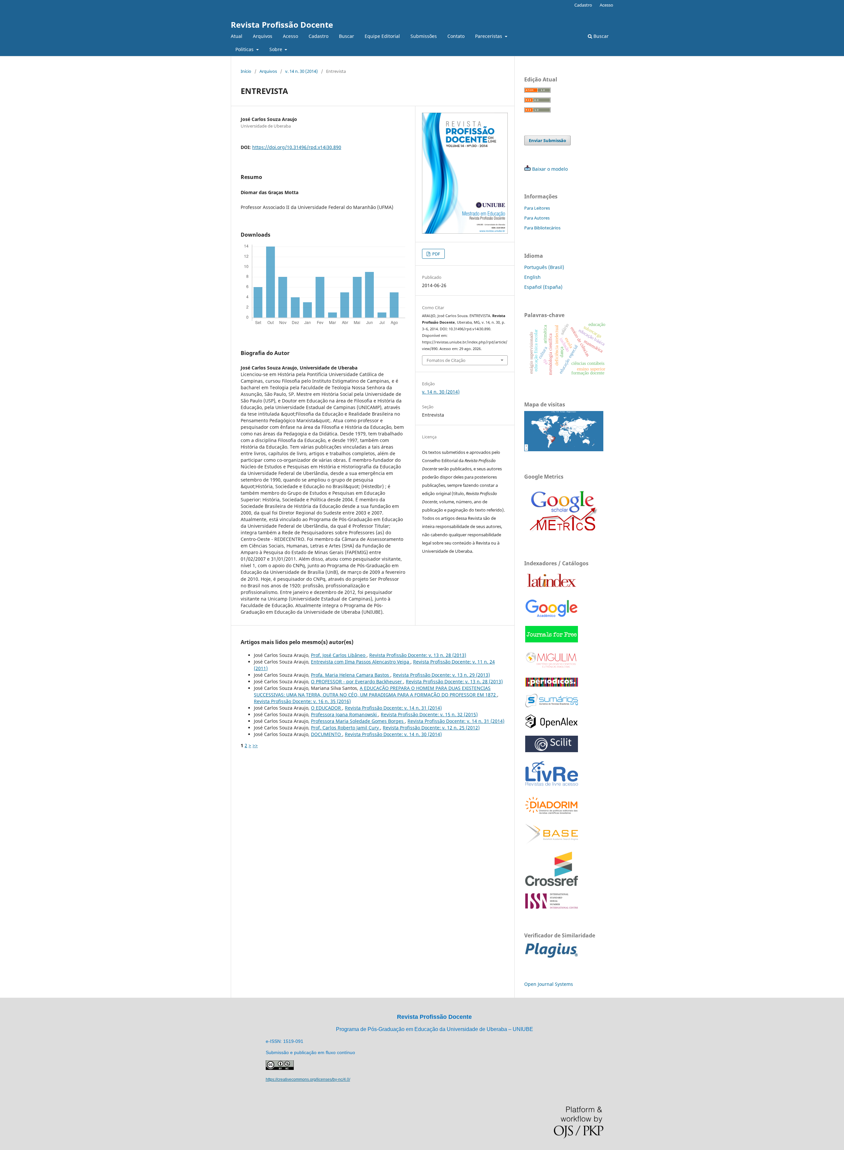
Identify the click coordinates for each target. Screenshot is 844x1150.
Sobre (276, 49)
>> (255, 745)
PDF (435, 254)
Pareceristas (489, 36)
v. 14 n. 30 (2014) (301, 71)
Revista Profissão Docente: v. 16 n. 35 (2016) (302, 701)
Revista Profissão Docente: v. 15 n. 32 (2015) (429, 714)
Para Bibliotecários (542, 228)
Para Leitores (537, 208)
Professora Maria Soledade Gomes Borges (358, 721)
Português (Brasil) (544, 267)
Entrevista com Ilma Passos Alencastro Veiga (360, 662)
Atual (236, 36)
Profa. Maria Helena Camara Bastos (350, 675)
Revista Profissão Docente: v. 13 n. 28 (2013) (417, 655)
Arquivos (262, 36)
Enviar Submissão (547, 140)
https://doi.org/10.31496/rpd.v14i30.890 (296, 147)
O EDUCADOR (326, 708)
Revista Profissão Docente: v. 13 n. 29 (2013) (441, 675)
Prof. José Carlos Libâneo (339, 655)
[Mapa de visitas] (563, 449)
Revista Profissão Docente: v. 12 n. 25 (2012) (431, 727)
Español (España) (543, 287)
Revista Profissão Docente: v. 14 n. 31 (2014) (393, 708)
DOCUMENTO (326, 734)
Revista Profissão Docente (282, 24)
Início (246, 71)
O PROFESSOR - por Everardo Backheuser (357, 681)
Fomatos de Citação (446, 360)
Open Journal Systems (548, 984)
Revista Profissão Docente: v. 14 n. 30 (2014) (393, 734)
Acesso (290, 36)
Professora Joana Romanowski (344, 714)
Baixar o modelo (550, 169)
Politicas (245, 49)
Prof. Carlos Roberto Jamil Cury (345, 727)
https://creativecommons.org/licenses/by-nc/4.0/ (308, 1079)
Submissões (423, 36)
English (532, 277)
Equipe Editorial (382, 36)
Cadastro (318, 36)
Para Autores (537, 218)
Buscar (346, 36)
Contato (456, 36)
